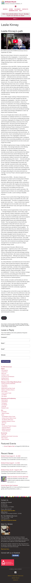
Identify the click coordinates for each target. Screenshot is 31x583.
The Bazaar (4, 403)
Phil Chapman (4, 370)
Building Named (5, 378)
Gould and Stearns (6, 427)
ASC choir (4, 422)
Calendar (17, 9)
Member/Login (13, 10)
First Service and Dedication (7, 376)
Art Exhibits (4, 411)
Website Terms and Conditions (15, 575)
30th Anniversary (5, 379)
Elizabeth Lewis (5, 408)
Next (4, 318)
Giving (11, 9)
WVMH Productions (6, 429)
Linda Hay (3, 406)
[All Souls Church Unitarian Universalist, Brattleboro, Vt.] (15, 2)
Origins (3, 368)
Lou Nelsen (4, 394)
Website (3, 355)
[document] (15, 257)
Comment (4, 337)
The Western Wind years (7, 419)
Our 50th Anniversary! (6, 366)
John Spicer (4, 396)
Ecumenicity (4, 433)
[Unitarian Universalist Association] (8, 562)
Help (20, 10)
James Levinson (5, 439)
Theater (3, 424)
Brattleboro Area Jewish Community (9, 436)
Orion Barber (4, 385)
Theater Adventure (6, 430)
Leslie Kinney (4, 371)
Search (5, 9)
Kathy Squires (4, 400)
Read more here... (5, 549)
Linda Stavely (4, 401)
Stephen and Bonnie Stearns (8, 389)
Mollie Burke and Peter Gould (8, 388)
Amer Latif (3, 434)
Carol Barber (4, 404)
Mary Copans (4, 437)
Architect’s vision (5, 375)
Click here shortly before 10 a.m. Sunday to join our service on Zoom (15, 14)
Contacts (25, 9)
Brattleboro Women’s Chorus (8, 421)
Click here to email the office (8, 510)
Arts (2, 410)
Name (3, 343)
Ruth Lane (3, 373)
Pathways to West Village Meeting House (11, 382)
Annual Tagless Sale (9, 446)
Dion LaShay (4, 391)
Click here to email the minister (8, 520)
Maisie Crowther (5, 413)
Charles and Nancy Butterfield (8, 383)
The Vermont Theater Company (9, 426)
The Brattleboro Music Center (8, 416)
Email (3, 349)
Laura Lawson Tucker (6, 393)
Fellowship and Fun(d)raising (8, 398)
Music (2, 414)
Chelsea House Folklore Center (9, 418)
